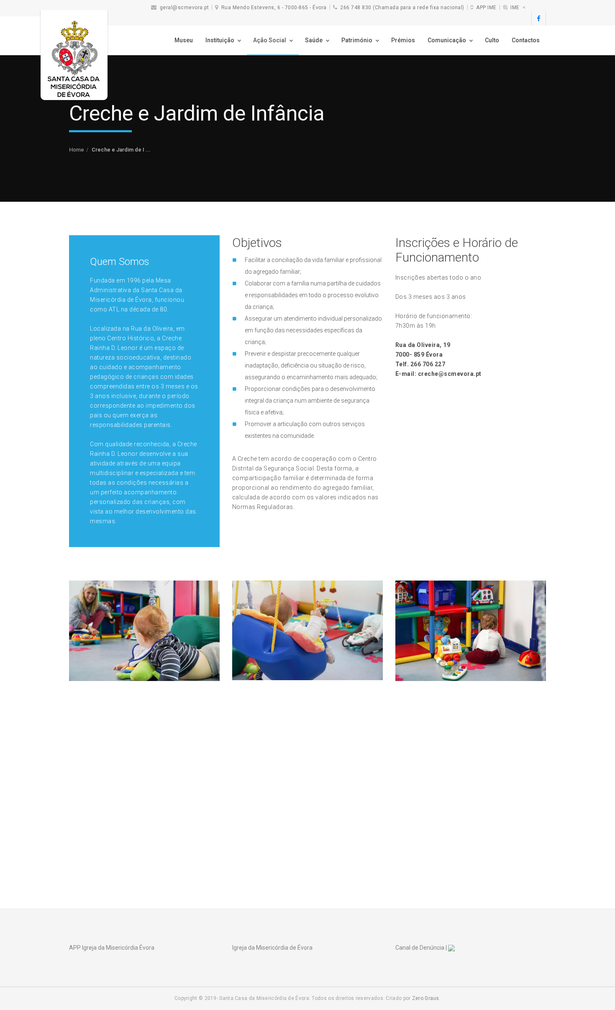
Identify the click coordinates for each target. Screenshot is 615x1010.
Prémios (403, 40)
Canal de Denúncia (419, 947)
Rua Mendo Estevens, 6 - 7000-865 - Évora (274, 7)
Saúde (314, 40)
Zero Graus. (426, 998)
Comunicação (447, 40)
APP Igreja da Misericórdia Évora (111, 947)
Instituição (219, 40)
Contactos (526, 40)
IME (515, 7)
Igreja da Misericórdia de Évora (272, 947)
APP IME (486, 7)
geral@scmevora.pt (184, 7)
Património (356, 40)
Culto (492, 40)
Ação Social (269, 40)
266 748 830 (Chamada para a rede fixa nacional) (402, 7)
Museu (183, 40)
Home (76, 149)
